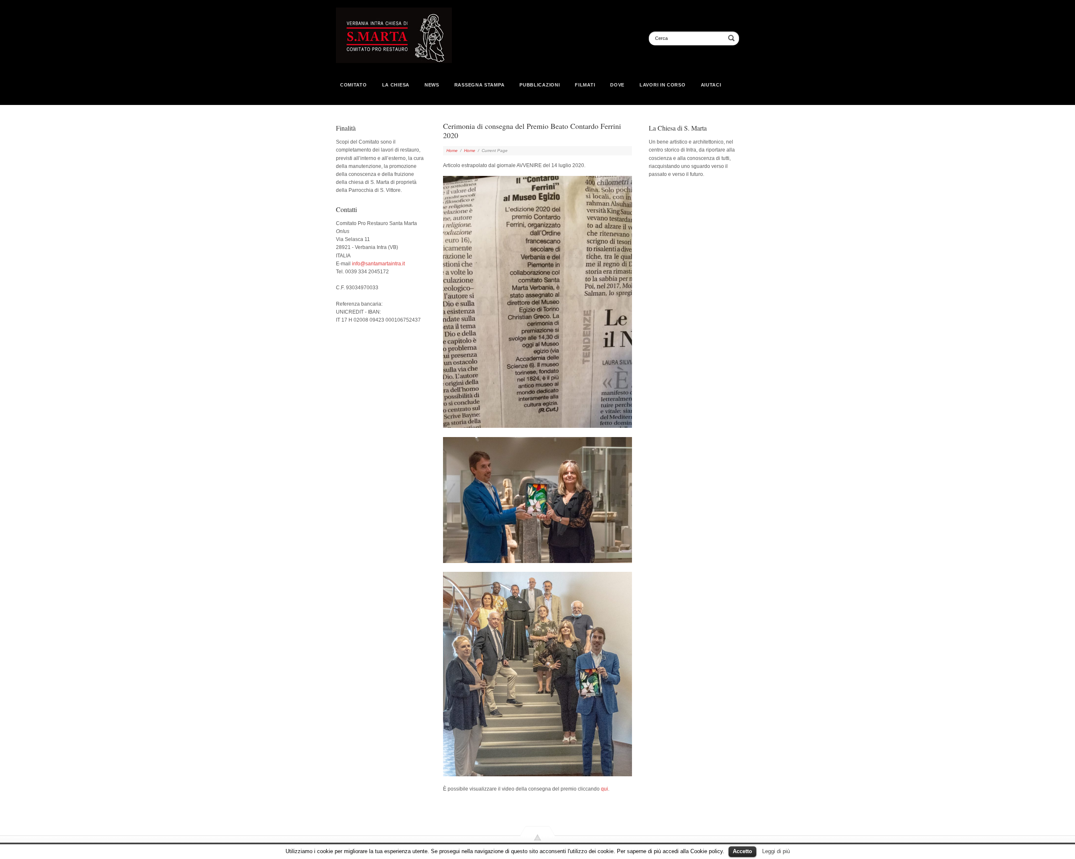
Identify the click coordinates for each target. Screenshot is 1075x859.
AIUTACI (711, 84)
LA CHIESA (395, 84)
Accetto (742, 851)
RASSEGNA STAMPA (479, 84)
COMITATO (353, 84)
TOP (537, 847)
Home (452, 150)
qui (604, 789)
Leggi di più (776, 851)
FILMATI (585, 84)
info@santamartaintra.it (378, 264)
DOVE (617, 84)
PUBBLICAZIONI (539, 84)
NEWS (432, 84)
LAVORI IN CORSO (663, 84)
